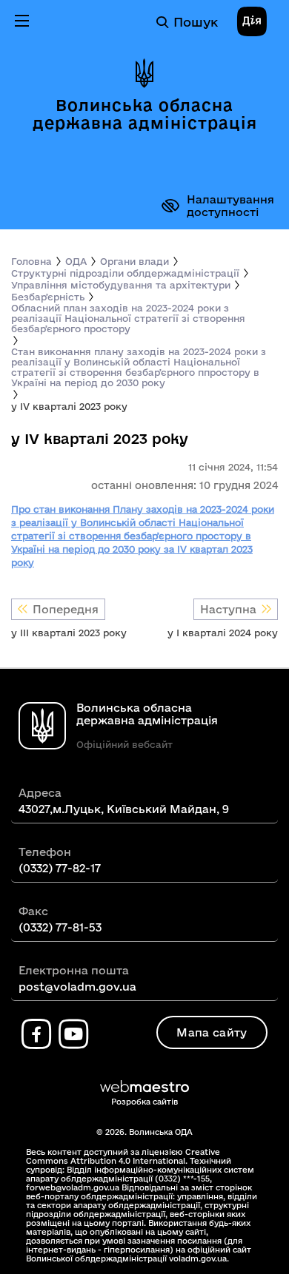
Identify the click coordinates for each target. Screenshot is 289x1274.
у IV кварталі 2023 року (69, 406)
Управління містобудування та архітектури (120, 285)
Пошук (195, 22)
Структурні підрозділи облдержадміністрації (125, 273)
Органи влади (134, 261)
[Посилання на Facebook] (36, 1034)
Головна (31, 261)
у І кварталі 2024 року (222, 632)
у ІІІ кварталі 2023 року (69, 632)
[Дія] (252, 22)
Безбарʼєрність (47, 296)
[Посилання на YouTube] (73, 1034)
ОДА (76, 261)
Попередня (66, 609)
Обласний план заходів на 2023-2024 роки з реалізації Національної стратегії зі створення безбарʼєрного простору (128, 318)
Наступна (228, 609)
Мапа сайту (211, 1032)
